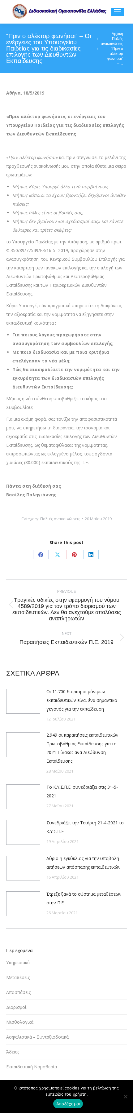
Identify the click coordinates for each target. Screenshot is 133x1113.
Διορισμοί (16, 1007)
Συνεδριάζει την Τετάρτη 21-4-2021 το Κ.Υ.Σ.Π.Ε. (85, 827)
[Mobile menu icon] (117, 12)
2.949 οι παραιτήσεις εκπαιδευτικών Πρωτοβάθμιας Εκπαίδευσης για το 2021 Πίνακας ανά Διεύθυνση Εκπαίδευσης (82, 748)
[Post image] (23, 701)
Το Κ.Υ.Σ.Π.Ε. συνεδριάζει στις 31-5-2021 (82, 791)
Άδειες (12, 1052)
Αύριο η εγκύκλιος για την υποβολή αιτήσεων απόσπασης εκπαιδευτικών (83, 862)
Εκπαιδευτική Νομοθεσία (31, 1067)
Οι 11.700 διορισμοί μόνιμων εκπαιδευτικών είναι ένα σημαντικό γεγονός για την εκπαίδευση (81, 700)
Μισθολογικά (19, 1022)
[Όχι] (125, 1096)
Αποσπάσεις (18, 992)
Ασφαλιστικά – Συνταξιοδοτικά (37, 1037)
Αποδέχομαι (68, 1103)
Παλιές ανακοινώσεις (60, 518)
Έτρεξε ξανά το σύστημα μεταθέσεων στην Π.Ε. (84, 898)
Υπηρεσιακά (18, 962)
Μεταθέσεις (18, 977)
